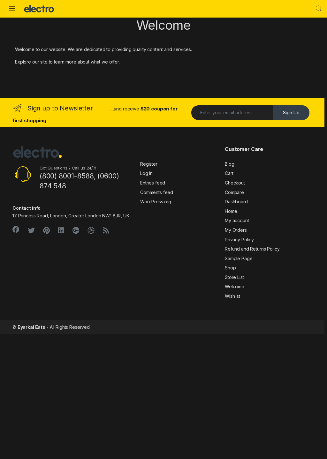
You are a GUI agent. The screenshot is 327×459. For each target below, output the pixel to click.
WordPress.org (155, 201)
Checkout (235, 182)
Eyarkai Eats (31, 327)
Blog (229, 164)
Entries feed (152, 182)
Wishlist (232, 296)
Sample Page (238, 258)
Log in (146, 173)
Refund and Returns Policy (252, 249)
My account (237, 220)
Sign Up (291, 112)
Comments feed (156, 192)
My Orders (236, 230)
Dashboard (236, 201)
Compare (234, 192)
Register (148, 164)
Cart (229, 173)
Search (318, 8)
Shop (230, 267)
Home (231, 211)
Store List (234, 277)
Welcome (234, 286)
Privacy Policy (239, 239)
